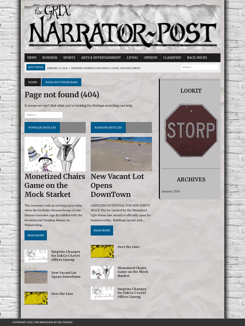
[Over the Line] (35, 302)
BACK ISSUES (197, 57)
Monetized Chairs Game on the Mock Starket (54, 185)
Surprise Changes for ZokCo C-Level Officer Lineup (65, 256)
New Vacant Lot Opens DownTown (66, 275)
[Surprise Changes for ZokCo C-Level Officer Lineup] (35, 260)
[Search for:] (43, 114)
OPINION (150, 57)
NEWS (31, 57)
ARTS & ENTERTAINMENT (101, 57)
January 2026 (171, 191)
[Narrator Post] (122, 27)
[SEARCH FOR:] (199, 67)
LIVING (132, 57)
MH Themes (65, 322)
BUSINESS (49, 57)
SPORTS (69, 57)
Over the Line (62, 294)
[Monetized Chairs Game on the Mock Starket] (55, 169)
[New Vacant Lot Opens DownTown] (35, 281)
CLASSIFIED (172, 57)
